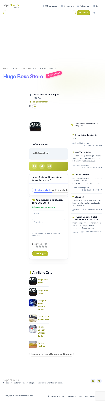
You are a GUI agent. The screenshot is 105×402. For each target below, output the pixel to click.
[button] (96, 6)
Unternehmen (95, 396)
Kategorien (72, 396)
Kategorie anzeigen (51, 354)
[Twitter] (99, 381)
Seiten (80, 396)
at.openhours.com (26, 396)
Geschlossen (54, 74)
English (62, 396)
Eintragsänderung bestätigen (69, 190)
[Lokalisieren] (94, 12)
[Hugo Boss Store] (35, 126)
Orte (86, 396)
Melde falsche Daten (41, 153)
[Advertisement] (52, 39)
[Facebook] (93, 381)
